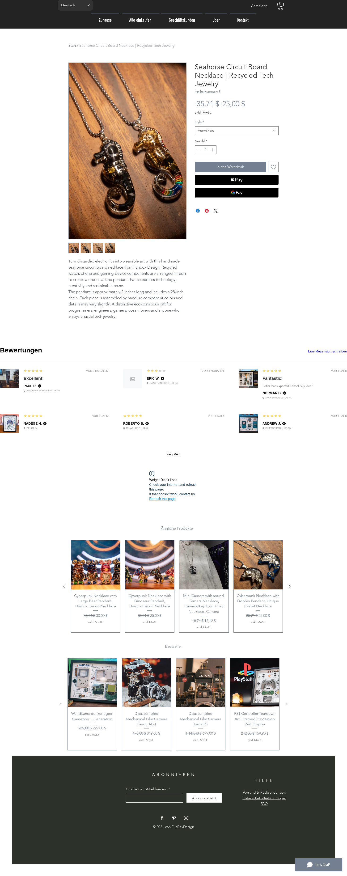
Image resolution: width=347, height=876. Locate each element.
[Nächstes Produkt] (289, 586)
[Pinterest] (174, 818)
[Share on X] (216, 211)
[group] (176, 586)
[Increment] (213, 150)
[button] (280, 6)
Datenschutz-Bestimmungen (264, 798)
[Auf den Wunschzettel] (273, 167)
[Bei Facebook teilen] (198, 211)
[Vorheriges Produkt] (64, 586)
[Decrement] (198, 150)
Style (199, 122)
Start (72, 45)
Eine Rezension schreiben (327, 351)
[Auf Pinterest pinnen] (207, 211)
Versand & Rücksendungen (264, 792)
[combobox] (237, 130)
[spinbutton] (205, 150)
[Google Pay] (237, 193)
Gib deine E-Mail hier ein (146, 789)
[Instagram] (186, 818)
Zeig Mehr (173, 454)
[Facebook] (162, 818)
